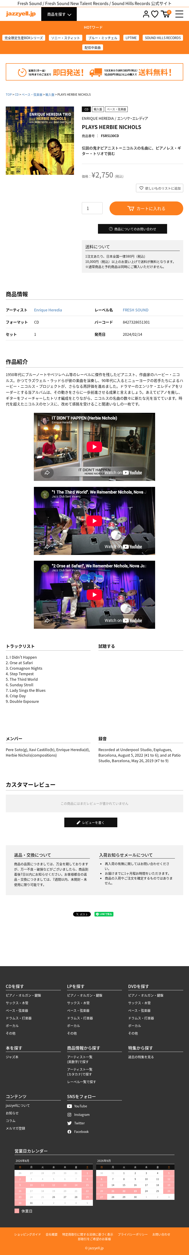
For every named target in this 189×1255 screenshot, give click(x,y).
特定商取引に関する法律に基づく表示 (87, 1234)
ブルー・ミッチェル (102, 37)
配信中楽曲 (93, 47)
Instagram (82, 1114)
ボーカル (12, 1025)
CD (17, 94)
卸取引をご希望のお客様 (94, 1239)
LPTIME (131, 37)
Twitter (79, 1123)
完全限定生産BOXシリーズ (24, 37)
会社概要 (52, 1234)
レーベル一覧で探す (81, 1081)
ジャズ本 (12, 1056)
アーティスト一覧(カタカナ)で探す (79, 1071)
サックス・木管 (17, 1002)
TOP (9, 94)
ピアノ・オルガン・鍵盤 (23, 995)
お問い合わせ (161, 1234)
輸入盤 (49, 94)
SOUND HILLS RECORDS (163, 37)
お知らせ (12, 1113)
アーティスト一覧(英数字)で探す (79, 1059)
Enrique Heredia (48, 310)
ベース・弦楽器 (32, 94)
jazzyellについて (18, 1105)
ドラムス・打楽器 (19, 1018)
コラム (10, 1120)
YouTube (80, 1106)
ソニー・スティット (65, 37)
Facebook (81, 1131)
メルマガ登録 (15, 1128)
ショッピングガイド (27, 1234)
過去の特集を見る (141, 1056)
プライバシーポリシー (133, 1234)
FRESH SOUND (135, 310)
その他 (10, 1033)
